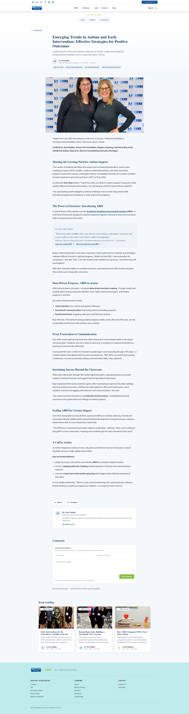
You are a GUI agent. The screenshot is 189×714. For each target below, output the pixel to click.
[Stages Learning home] (37, 8)
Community (104, 20)
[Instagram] (45, 2)
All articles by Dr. (68, 524)
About (76, 684)
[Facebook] (33, 2)
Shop (114, 8)
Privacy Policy (35, 693)
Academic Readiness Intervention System (107, 211)
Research (77, 693)
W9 (32, 687)
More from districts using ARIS (87, 244)
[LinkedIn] (37, 2)
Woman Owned (79, 687)
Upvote (59, 502)
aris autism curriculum (74, 67)
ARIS (76, 8)
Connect (104, 8)
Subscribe (121, 687)
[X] (41, 2)
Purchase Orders (36, 690)
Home (83, 20)
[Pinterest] (53, 2)
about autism (58, 67)
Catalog (33, 684)
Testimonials (78, 696)
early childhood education (111, 67)
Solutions (85, 8)
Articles (92, 20)
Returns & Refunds (37, 696)
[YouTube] (49, 2)
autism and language (92, 67)
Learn (96, 8)
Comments (73, 502)
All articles (38, 30)
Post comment (127, 576)
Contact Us (151, 2)
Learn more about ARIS (63, 244)
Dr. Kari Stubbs (64, 61)
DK (58, 513)
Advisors (77, 690)
